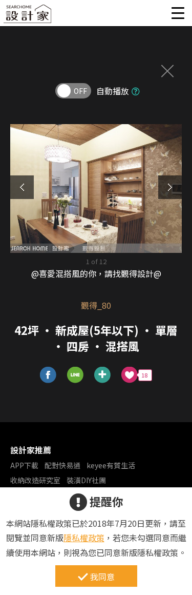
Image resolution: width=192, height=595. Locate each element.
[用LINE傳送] (75, 375)
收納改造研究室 (35, 480)
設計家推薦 (30, 450)
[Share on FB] (48, 375)
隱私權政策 (83, 537)
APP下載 (24, 465)
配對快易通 (62, 465)
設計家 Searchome (28, 17)
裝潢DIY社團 (86, 480)
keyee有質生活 (111, 465)
